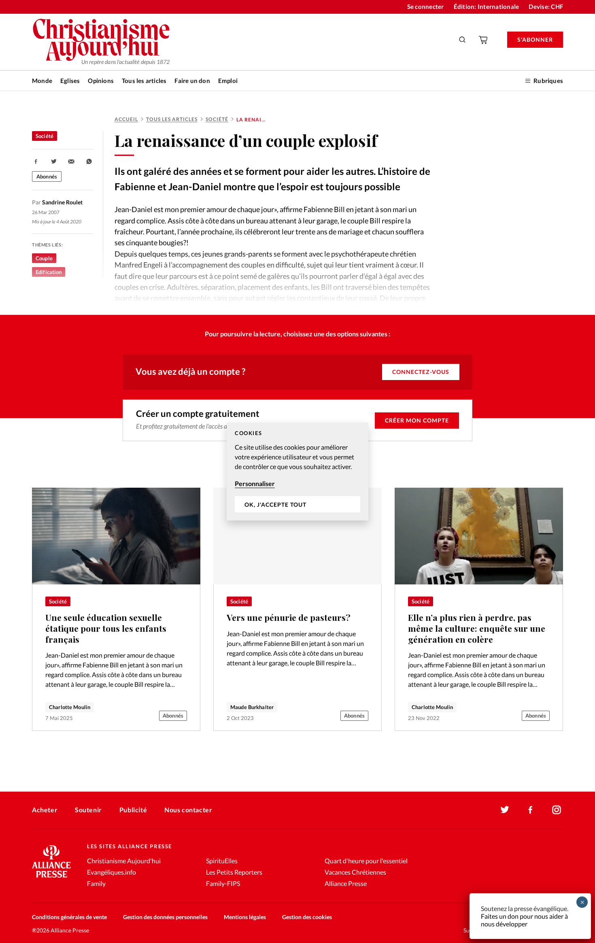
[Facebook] (530, 809)
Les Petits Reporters (234, 872)
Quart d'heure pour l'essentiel (366, 860)
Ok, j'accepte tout (275, 504)
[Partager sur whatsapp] (89, 161)
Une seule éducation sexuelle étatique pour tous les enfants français (105, 628)
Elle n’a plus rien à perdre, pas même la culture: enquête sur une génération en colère (476, 628)
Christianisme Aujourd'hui (124, 860)
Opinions (101, 80)
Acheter (44, 809)
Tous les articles (144, 80)
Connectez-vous (420, 371)
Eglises (70, 80)
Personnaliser (255, 483)
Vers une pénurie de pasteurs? (289, 617)
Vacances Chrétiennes (355, 872)
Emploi (228, 80)
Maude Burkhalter (252, 707)
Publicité (133, 809)
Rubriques (548, 80)
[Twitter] (504, 809)
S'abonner (535, 39)
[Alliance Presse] (51, 878)
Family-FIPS (223, 883)
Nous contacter (188, 809)
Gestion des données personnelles (165, 916)
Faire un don (192, 80)
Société (217, 119)
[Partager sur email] (71, 161)
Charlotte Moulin (69, 707)
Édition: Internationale (486, 6)
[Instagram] (556, 809)
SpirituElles (222, 860)
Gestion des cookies (307, 916)
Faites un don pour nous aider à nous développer (524, 920)
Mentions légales (245, 916)
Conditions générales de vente (69, 916)
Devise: (546, 6)
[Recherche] (462, 39)
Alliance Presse (346, 883)
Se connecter (425, 6)
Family (96, 883)
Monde (42, 80)
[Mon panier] (483, 39)
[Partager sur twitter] (54, 161)
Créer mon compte (417, 420)
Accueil (126, 119)
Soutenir (88, 809)
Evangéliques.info (111, 872)
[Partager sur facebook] (36, 161)
